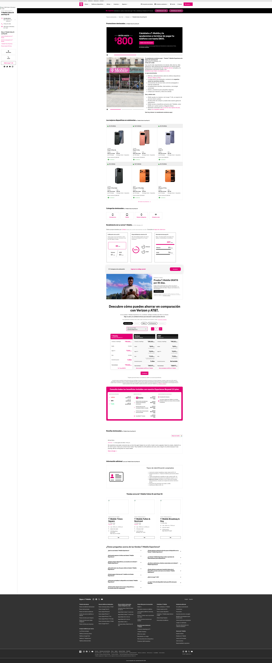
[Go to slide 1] (114, 55)
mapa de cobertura (159, 229)
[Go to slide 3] (160, 55)
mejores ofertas (168, 68)
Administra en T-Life (161, 10)
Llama (8, 57)
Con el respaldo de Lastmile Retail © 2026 (136, 660)
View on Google (112, 451)
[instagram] (12, 66)
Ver (118, 537)
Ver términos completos (166, 295)
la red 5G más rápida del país (171, 107)
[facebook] (4, 66)
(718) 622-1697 (140, 529)
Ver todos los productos (144, 202)
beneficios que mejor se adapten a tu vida (157, 71)
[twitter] (7, 66)
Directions (8, 51)
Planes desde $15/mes (6, 46)
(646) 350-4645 (114, 529)
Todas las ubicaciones (111, 17)
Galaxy (154, 77)
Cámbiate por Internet (176, 10)
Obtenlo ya (143, 45)
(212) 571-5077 (165, 527)
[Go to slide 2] (137, 55)
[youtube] (10, 66)
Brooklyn (128, 17)
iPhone (150, 77)
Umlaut (124, 229)
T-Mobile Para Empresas (6, 43)
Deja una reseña (176, 435)
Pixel (159, 77)
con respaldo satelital (158, 109)
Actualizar (175, 269)
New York (121, 17)
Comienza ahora (159, 291)
